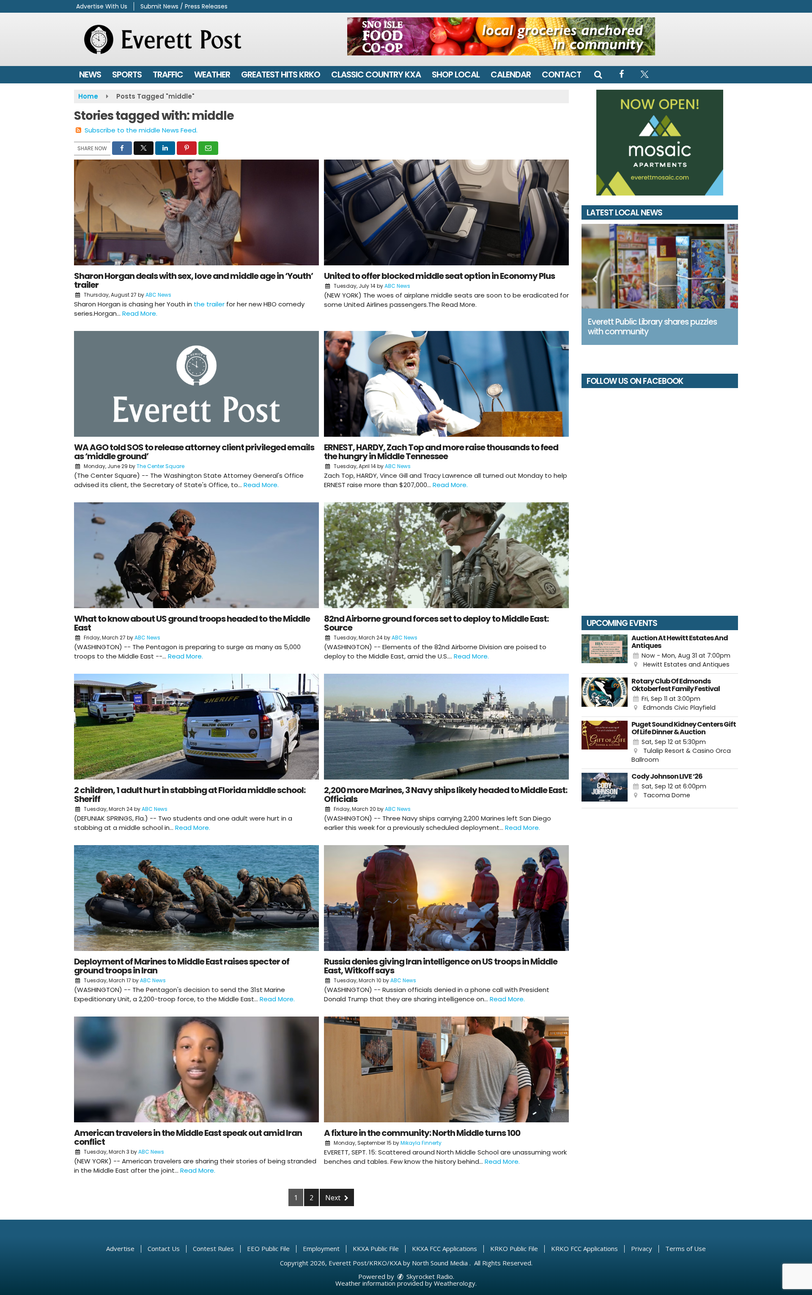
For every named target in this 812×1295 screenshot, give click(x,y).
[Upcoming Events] (605, 652)
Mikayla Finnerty (421, 1142)
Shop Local (456, 74)
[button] (598, 74)
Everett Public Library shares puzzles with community (652, 326)
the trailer (209, 304)
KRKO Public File (514, 1248)
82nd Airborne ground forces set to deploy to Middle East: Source (436, 623)
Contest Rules (213, 1248)
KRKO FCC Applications (584, 1248)
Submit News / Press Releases (184, 6)
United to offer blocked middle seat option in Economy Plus (439, 276)
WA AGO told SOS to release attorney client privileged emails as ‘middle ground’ (194, 451)
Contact (561, 74)
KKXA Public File (376, 1248)
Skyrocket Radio (429, 1276)
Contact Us (164, 1248)
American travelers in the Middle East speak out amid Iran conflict (188, 1137)
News (90, 74)
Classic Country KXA (376, 74)
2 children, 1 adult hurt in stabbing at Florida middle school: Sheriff (189, 794)
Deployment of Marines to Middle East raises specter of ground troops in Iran (181, 966)
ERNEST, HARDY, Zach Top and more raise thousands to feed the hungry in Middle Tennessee (441, 451)
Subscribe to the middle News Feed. (141, 130)
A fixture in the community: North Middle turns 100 (422, 1133)
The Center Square (160, 466)
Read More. (139, 313)
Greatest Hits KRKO (280, 74)
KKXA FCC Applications (444, 1248)
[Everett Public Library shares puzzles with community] (660, 266)
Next (333, 1197)
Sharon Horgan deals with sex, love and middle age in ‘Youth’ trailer (193, 280)
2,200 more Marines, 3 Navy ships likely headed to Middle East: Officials (445, 794)
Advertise (120, 1248)
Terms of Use (685, 1248)
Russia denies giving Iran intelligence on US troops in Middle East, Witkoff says (440, 966)
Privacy (641, 1248)
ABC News (158, 294)
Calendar (511, 74)
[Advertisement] (501, 36)
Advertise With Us (101, 6)
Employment (321, 1248)
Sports (127, 74)
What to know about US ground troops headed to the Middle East (192, 623)
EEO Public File (268, 1248)
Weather (212, 74)
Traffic (168, 74)
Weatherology (454, 1283)
